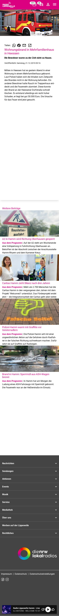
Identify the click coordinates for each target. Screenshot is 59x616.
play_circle (48, 609)
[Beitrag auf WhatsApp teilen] (14, 45)
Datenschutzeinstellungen (42, 574)
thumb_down (43, 609)
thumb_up (53, 609)
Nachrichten (8, 463)
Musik (5, 494)
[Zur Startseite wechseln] (8, 5)
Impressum (6, 574)
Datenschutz (21, 574)
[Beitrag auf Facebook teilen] (19, 45)
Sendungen (7, 471)
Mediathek (7, 510)
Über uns (6, 517)
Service (6, 502)
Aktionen (6, 479)
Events (5, 486)
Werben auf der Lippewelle (15, 525)
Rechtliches (8, 533)
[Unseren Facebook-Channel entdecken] (2, 579)
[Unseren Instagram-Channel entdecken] (7, 579)
